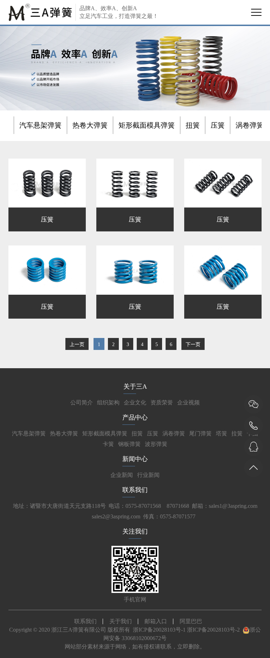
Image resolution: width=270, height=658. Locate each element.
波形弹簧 (156, 444)
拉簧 (237, 433)
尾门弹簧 (200, 433)
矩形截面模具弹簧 (146, 125)
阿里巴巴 (191, 621)
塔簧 (221, 433)
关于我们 (120, 621)
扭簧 (193, 125)
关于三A (135, 386)
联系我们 (135, 489)
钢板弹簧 (129, 444)
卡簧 (108, 444)
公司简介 (81, 402)
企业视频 (188, 402)
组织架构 (108, 402)
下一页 (193, 344)
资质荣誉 (161, 402)
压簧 (218, 125)
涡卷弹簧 (250, 125)
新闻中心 (135, 458)
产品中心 (135, 417)
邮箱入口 (155, 621)
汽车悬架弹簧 (40, 125)
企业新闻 (121, 475)
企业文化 (135, 402)
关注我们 (135, 531)
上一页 (77, 344)
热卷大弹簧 (90, 125)
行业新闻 (148, 475)
